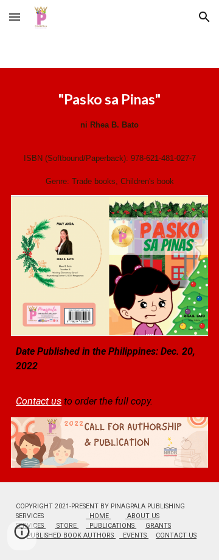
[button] (14, 16)
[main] (109, 139)
